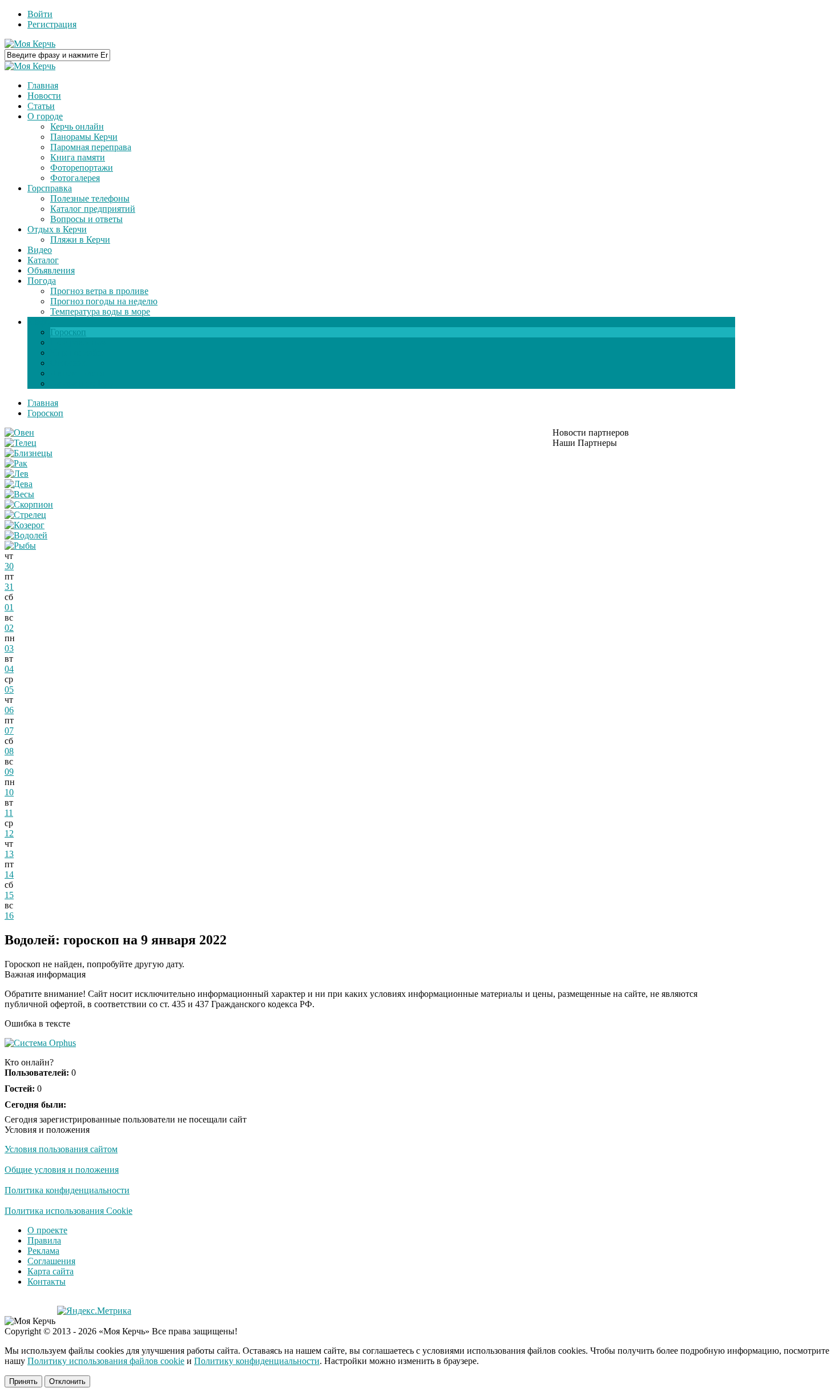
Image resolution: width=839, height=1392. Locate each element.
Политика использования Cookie (68, 1211)
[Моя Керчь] (30, 44)
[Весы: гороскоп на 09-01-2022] (19, 494)
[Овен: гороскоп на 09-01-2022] (19, 432)
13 (9, 854)
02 (9, 628)
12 (9, 833)
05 (9, 689)
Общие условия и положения (62, 1169)
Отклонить (67, 1381)
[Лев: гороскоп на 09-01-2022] (17, 473)
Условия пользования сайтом (61, 1149)
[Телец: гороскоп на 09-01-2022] (21, 443)
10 (9, 792)
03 (9, 648)
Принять (23, 1381)
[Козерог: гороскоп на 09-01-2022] (25, 525)
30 (9, 566)
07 (9, 730)
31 (9, 587)
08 (9, 751)
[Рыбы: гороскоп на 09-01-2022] (20, 545)
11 (9, 813)
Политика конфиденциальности (67, 1190)
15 (9, 895)
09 (9, 772)
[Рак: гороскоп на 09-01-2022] (16, 463)
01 (9, 607)
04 (9, 669)
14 (9, 874)
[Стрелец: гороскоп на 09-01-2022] (25, 515)
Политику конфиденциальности (257, 1361)
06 (9, 710)
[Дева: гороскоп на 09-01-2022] (19, 484)
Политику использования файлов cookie (105, 1361)
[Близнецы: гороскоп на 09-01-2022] (29, 453)
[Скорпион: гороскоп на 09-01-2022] (29, 504)
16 (9, 915)
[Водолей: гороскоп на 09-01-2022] (26, 535)
